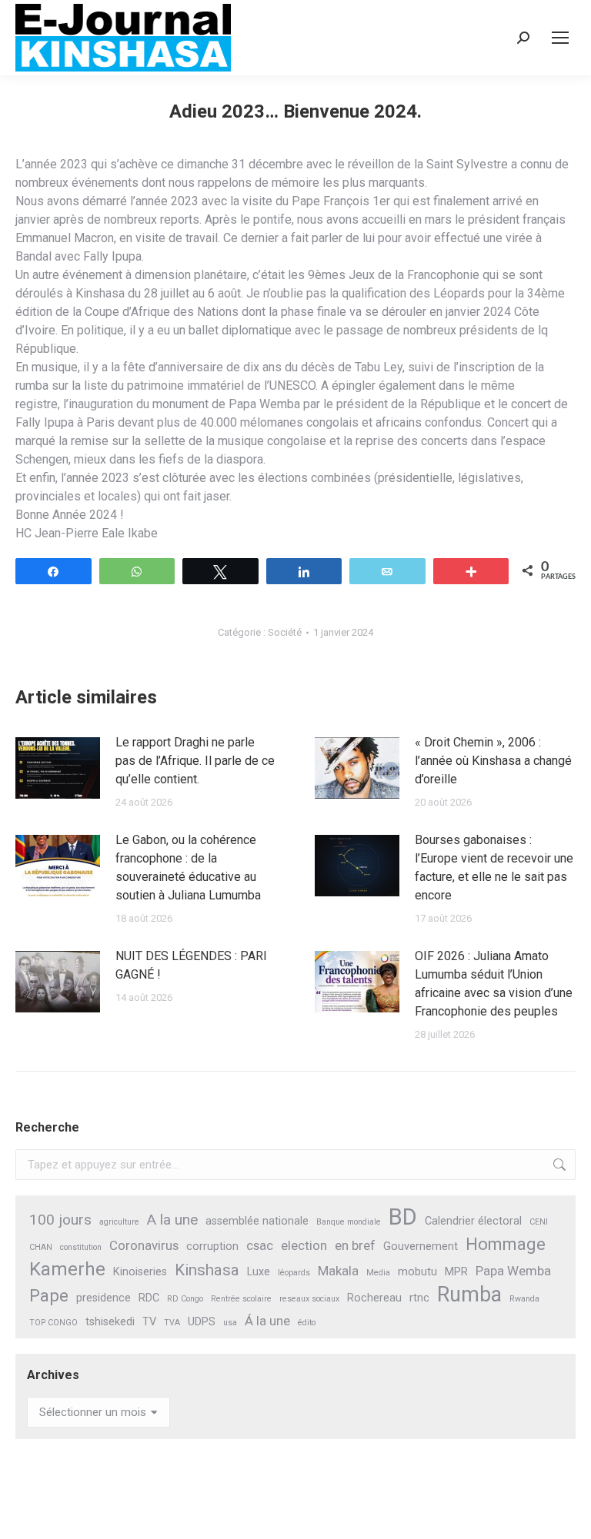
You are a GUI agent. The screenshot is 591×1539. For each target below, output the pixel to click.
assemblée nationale (257, 1221)
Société (285, 632)
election (304, 1245)
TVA (172, 1323)
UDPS (201, 1321)
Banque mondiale (348, 1222)
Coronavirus (144, 1245)
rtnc (419, 1298)
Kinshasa (207, 1270)
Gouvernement (420, 1246)
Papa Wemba (513, 1270)
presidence (103, 1298)
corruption (212, 1246)
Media (378, 1273)
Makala (338, 1270)
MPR (456, 1271)
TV (149, 1321)
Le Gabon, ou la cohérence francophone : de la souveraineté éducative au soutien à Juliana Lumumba (188, 867)
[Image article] (57, 768)
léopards (294, 1273)
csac (259, 1245)
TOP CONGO (53, 1323)
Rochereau (374, 1298)
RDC (149, 1298)
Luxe (258, 1271)
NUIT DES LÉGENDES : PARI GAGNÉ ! (191, 965)
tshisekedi (110, 1321)
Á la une (267, 1320)
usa (230, 1323)
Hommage (506, 1244)
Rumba (469, 1295)
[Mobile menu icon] (560, 37)
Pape (48, 1295)
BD (403, 1217)
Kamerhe (67, 1269)
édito (307, 1323)
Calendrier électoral (473, 1221)
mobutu (417, 1271)
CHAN (40, 1247)
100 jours (60, 1219)
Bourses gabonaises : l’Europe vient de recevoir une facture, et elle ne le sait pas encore (494, 867)
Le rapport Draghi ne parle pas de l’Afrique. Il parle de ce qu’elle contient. (195, 760)
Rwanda (524, 1299)
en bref (355, 1245)
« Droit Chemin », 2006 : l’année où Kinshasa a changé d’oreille (493, 760)
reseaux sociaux (309, 1299)
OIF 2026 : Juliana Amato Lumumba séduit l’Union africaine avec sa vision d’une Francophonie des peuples (494, 984)
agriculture (119, 1222)
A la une (172, 1219)
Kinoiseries (140, 1271)
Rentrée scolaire (241, 1299)
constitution (81, 1247)
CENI (538, 1222)
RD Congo (185, 1299)
